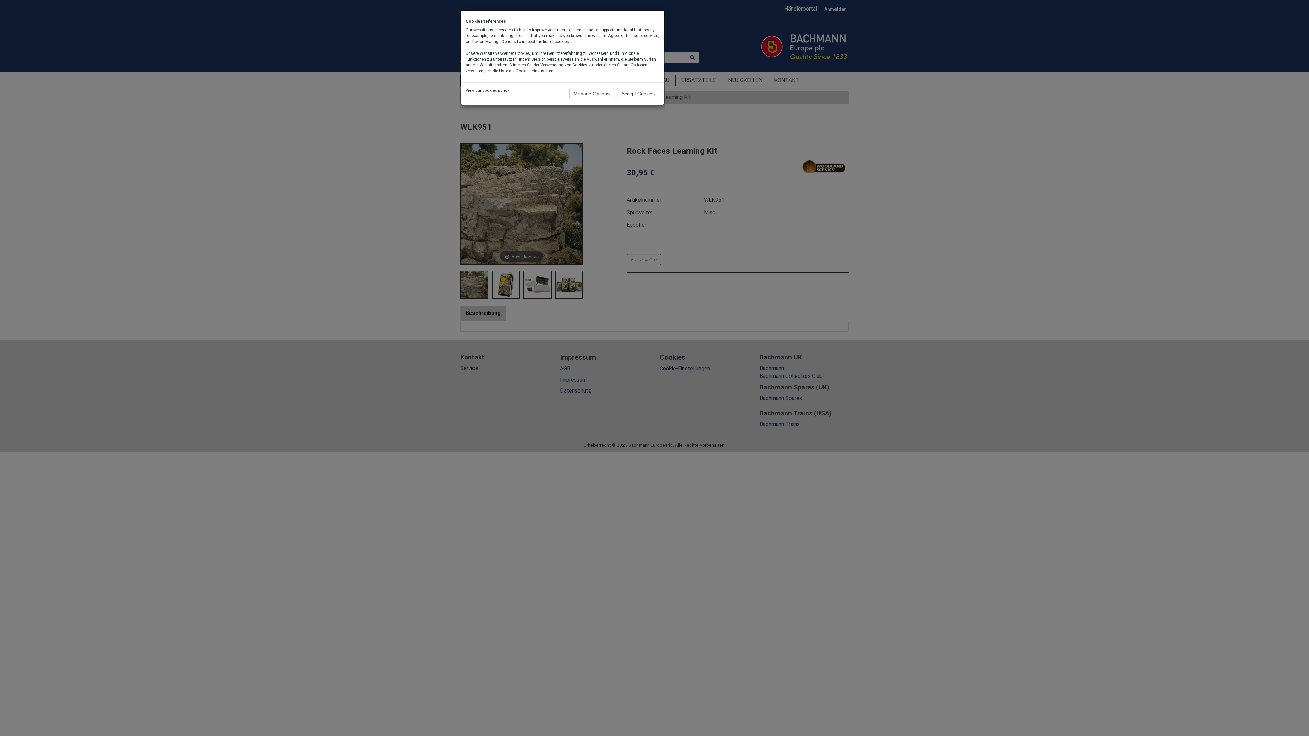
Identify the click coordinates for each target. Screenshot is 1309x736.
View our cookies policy (487, 90)
